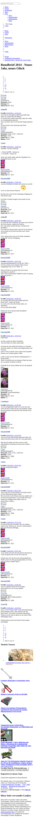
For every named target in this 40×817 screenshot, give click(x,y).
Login (6, 26)
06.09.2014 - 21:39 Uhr (13, 405)
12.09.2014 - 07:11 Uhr (13, 522)
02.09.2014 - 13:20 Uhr (13, 147)
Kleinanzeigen (13, 17)
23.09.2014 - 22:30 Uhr (13, 608)
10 (5, 85)
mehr (6, 14)
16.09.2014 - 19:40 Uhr (13, 585)
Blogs (10, 21)
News (10, 15)
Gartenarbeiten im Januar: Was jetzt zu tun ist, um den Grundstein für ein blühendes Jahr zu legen (19, 663)
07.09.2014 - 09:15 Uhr (13, 491)
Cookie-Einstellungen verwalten (10, 784)
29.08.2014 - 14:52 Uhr (13, 113)
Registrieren (8, 10)
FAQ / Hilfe (26, 784)
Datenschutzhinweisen (8, 812)
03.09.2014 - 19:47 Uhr (13, 261)
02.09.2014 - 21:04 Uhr (13, 182)
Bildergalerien (13, 19)
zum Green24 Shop (7, 766)
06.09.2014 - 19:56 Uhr (13, 336)
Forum (7, 8)
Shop (6, 12)
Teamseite (4, 786)
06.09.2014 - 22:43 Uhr (13, 435)
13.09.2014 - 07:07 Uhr (13, 551)
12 (5, 88)
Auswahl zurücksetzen (8, 770)
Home (6, 7)
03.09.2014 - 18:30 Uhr (13, 221)
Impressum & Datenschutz (17, 786)
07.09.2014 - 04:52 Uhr (13, 465)
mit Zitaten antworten (22, 770)
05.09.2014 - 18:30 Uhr (13, 298)
